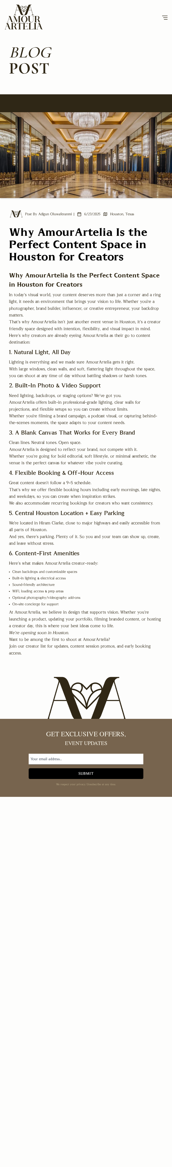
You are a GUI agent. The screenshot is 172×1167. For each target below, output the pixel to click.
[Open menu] (164, 17)
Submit (86, 773)
